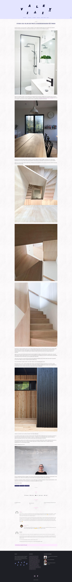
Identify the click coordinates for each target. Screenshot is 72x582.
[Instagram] (34, 576)
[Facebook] (37, 576)
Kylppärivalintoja (17, 502)
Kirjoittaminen (32, 558)
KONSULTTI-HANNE (43, 17)
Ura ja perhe (36, 565)
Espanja (34, 556)
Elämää (31, 556)
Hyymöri (37, 556)
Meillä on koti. (31, 503)
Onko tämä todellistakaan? (50, 559)
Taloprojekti (30, 17)
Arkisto (48, 17)
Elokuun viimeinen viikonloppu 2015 (50, 502)
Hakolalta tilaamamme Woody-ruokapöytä (46, 97)
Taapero (34, 563)
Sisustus (31, 563)
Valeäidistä (38, 17)
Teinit (37, 563)
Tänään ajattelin (32, 565)
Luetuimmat (34, 17)
